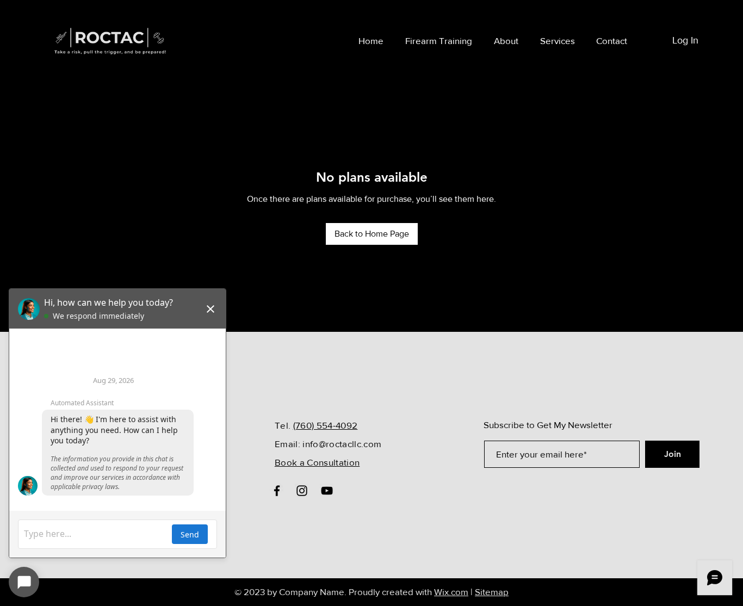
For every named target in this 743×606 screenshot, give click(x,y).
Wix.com (451, 591)
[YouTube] (327, 491)
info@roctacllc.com (341, 443)
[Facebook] (277, 491)
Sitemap (492, 591)
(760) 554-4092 (325, 425)
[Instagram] (302, 491)
